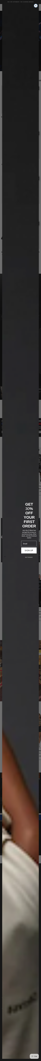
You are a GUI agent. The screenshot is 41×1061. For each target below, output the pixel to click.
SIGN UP (29, 550)
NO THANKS (29, 557)
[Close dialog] (35, 5)
